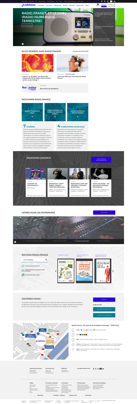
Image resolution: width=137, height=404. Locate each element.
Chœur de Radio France (52, 390)
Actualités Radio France (83, 368)
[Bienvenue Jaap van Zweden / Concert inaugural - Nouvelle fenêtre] (79, 173)
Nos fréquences (85, 401)
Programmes (70, 74)
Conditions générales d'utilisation (35, 401)
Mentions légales (24, 401)
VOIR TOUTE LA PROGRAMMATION (101, 159)
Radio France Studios (60, 241)
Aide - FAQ (48, 370)
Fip (57, 1)
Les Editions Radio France (83, 387)
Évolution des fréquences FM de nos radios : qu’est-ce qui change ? (104, 14)
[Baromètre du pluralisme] (30, 88)
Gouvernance (64, 387)
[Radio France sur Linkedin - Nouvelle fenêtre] (114, 1)
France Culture (41, 1)
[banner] (68, 1)
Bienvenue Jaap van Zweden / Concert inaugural (79, 185)
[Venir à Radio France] (40, 341)
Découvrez (104, 212)
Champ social (80, 5)
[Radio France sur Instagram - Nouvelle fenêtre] (107, 1)
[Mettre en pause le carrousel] (23, 44)
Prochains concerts (38, 158)
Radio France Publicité (83, 386)
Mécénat (65, 5)
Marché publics (81, 390)
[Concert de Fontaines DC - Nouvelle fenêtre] (36, 173)
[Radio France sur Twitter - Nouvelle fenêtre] (104, 1)
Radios (31, 383)
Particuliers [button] (49, 5)
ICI (36, 1)
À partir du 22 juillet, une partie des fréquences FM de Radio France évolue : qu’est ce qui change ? (37, 78)
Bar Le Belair (96, 388)
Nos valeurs (64, 386)
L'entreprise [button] (41, 5)
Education (40, 395)
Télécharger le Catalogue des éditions (35, 270)
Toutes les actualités (80, 51)
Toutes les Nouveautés (32, 266)
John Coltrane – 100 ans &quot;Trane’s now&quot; (101, 185)
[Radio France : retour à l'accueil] (29, 5)
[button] (98, 4)
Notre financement (66, 391)
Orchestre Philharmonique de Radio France (52, 388)
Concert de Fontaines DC (32, 184)
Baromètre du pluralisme (49, 89)
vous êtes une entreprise (104, 315)
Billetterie (110, 4)
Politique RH (33, 370)
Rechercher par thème (32, 275)
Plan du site (92, 401)
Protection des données (49, 401)
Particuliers (88, 395)
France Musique (51, 1)
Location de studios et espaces (34, 241)
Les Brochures (65, 371)
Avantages (104, 6)
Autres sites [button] (80, 1)
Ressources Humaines (36, 368)
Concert (29, 181)
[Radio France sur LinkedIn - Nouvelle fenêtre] (103, 369)
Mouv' (60, 1)
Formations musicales (52, 383)
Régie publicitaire (103, 241)
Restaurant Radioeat (98, 387)
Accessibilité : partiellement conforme (72, 401)
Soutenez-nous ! (31, 299)
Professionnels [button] (57, 5)
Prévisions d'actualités (83, 388)
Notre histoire (64, 392)
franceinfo (31, 1)
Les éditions (110, 6)
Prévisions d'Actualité (82, 241)
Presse (87, 5)
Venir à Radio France (98, 385)
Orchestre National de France (51, 385)
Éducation (72, 5)
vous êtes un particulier (104, 309)
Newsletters (103, 4)
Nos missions (64, 388)
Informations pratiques (99, 383)
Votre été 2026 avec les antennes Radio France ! (71, 77)
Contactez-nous (50, 368)
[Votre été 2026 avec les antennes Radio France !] (72, 63)
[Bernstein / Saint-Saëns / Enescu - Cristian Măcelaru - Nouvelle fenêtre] (57, 173)
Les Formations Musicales (70, 1)
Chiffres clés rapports (66, 385)
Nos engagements (66, 390)
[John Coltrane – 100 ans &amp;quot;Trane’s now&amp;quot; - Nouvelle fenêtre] (101, 173)
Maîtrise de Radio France (52, 391)
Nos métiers (33, 371)
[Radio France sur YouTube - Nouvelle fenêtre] (111, 1)
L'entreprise (64, 383)
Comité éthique (50, 373)
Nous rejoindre (33, 373)
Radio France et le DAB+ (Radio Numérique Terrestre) (104, 39)
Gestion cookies (59, 401)
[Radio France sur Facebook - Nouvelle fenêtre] (101, 1)
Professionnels (81, 383)
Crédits (98, 401)
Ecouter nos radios (98, 386)
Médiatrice (48, 371)
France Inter (25, 1)
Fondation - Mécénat (59, 395)
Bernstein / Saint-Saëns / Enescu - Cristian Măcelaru (57, 185)
